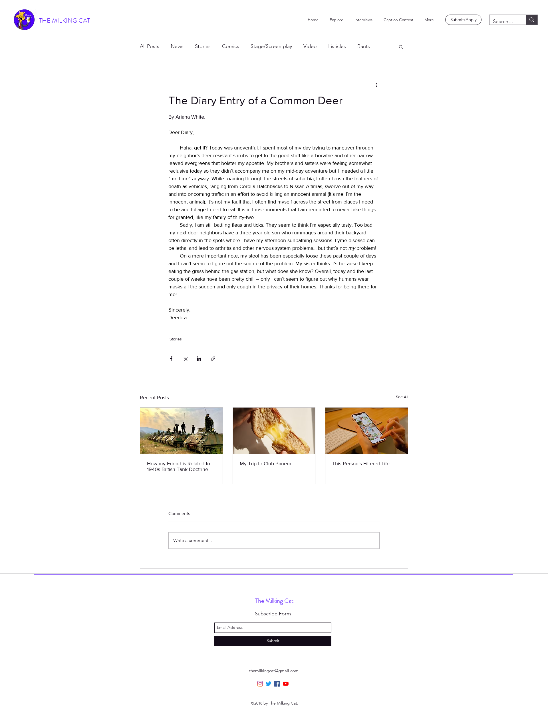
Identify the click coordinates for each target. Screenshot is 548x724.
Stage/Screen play (271, 46)
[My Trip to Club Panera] (274, 431)
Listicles (337, 46)
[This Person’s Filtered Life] (366, 431)
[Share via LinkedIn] (199, 358)
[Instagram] (260, 684)
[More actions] (376, 84)
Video (310, 46)
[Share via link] (213, 358)
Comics (230, 46)
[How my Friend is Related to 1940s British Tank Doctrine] (181, 431)
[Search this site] (531, 20)
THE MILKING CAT (64, 20)
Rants (363, 46)
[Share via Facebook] (171, 358)
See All (402, 396)
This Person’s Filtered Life (361, 463)
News (177, 46)
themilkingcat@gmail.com (274, 670)
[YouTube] (286, 684)
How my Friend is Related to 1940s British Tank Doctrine (178, 466)
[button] (401, 46)
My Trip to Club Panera (265, 463)
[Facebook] (277, 684)
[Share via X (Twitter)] (185, 358)
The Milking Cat (274, 600)
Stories (203, 46)
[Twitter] (268, 684)
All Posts (149, 46)
